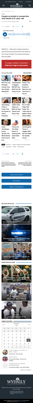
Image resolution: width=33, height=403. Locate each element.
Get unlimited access (10, 1)
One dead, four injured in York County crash (16, 222)
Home (3, 11)
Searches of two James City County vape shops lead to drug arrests (16, 239)
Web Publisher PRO (22, 401)
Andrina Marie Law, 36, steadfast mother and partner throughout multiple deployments (16, 279)
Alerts (16, 219)
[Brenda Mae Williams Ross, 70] (16, 310)
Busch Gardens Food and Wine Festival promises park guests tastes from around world (9, 164)
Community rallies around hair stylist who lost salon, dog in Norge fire (24, 164)
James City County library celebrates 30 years (16, 257)
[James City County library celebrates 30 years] (16, 251)
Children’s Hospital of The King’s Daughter (21, 144)
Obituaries (16, 275)
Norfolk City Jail (20, 146)
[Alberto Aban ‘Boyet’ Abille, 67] (16, 292)
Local (12, 11)
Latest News (7, 11)
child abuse (8, 144)
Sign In (21, 1)
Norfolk (14, 146)
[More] (22, 26)
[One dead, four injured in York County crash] (16, 215)
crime (3, 146)
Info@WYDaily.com (18, 393)
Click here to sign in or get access (16, 65)
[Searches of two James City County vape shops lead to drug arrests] (16, 233)
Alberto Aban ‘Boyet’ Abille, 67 (16, 299)
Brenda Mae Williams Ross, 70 (16, 317)
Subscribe (28, 1)
